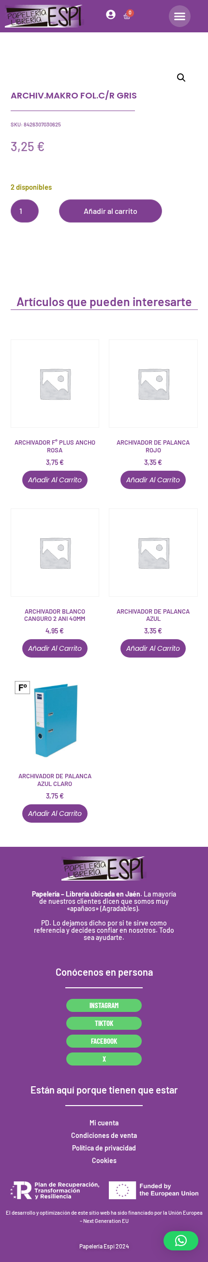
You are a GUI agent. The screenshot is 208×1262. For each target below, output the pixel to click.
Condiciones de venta (104, 1135)
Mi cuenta (104, 1123)
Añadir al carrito (110, 210)
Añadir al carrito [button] (55, 480)
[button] (181, 77)
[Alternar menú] (180, 16)
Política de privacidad (104, 1148)
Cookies (104, 1160)
